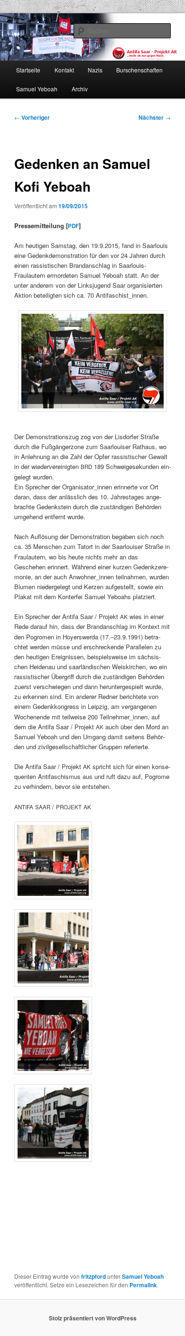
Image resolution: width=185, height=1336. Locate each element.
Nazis (95, 70)
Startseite (28, 70)
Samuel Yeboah (36, 89)
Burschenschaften (139, 70)
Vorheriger (32, 117)
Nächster (155, 117)
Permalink (143, 1285)
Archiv (80, 89)
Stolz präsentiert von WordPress (93, 1318)
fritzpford (93, 1276)
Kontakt (64, 70)
